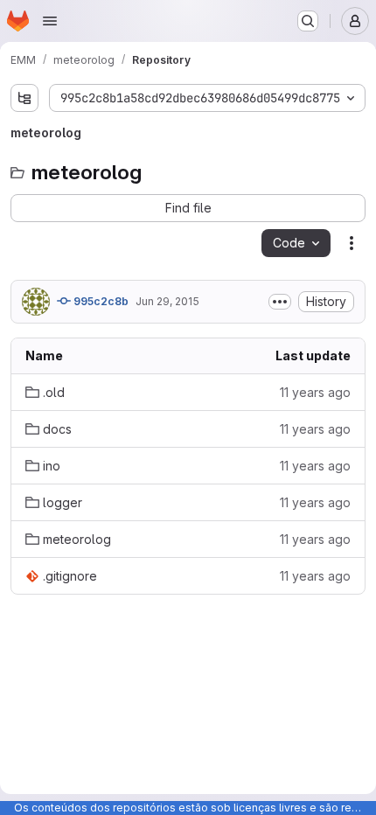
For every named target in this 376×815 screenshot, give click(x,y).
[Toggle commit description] (279, 302)
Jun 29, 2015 (167, 301)
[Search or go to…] (307, 20)
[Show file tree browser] (24, 98)
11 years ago (315, 392)
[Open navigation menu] (50, 21)
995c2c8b (100, 301)
